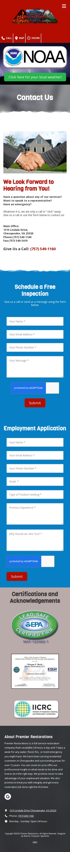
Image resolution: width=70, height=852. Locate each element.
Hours (35, 38)
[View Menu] (64, 6)
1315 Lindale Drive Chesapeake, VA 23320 (32, 810)
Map (21, 38)
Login (35, 842)
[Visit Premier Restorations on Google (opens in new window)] (7, 796)
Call (8, 38)
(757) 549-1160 (26, 816)
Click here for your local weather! (35, 77)
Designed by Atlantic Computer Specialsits (43, 834)
